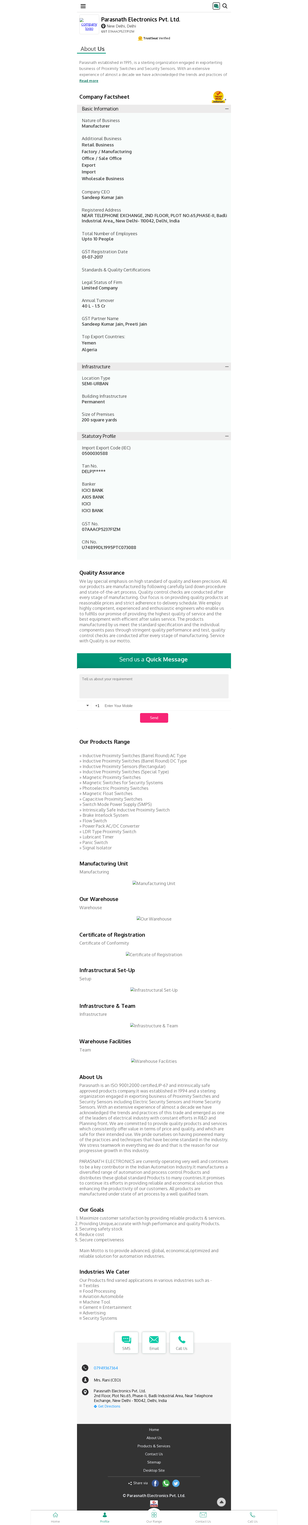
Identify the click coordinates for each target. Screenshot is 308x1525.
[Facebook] (155, 1483)
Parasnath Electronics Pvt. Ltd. (140, 19)
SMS (126, 1348)
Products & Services (154, 1446)
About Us (154, 1438)
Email (154, 1348)
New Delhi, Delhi (121, 26)
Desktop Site (154, 1470)
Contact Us (154, 1454)
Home (154, 1429)
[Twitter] (176, 1483)
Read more (88, 81)
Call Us (181, 1348)
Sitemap (154, 1462)
